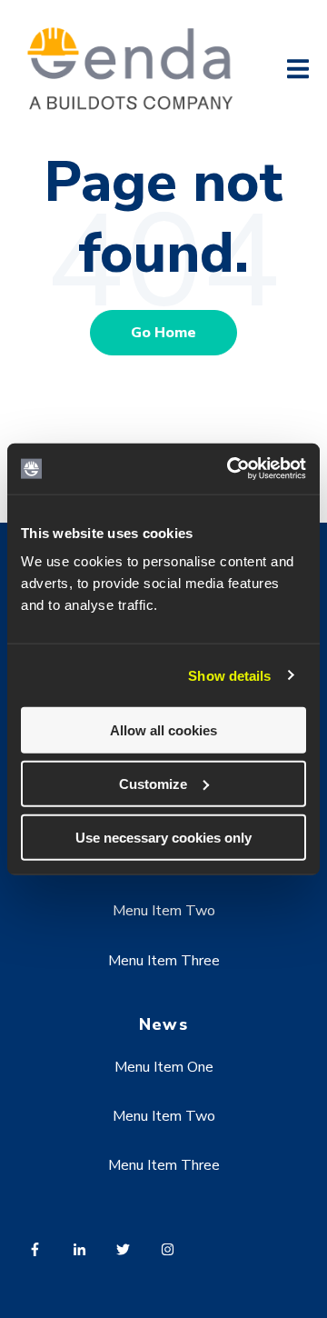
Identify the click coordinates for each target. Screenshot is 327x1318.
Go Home (163, 333)
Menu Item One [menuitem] (163, 1067)
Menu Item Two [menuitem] (164, 911)
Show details (229, 675)
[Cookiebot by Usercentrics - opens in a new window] (230, 469)
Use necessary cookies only (163, 836)
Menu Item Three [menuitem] (164, 961)
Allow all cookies (163, 730)
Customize (153, 783)
